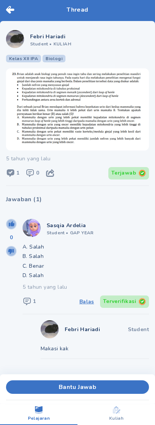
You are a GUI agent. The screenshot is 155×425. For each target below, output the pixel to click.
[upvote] (11, 224)
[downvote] (11, 251)
